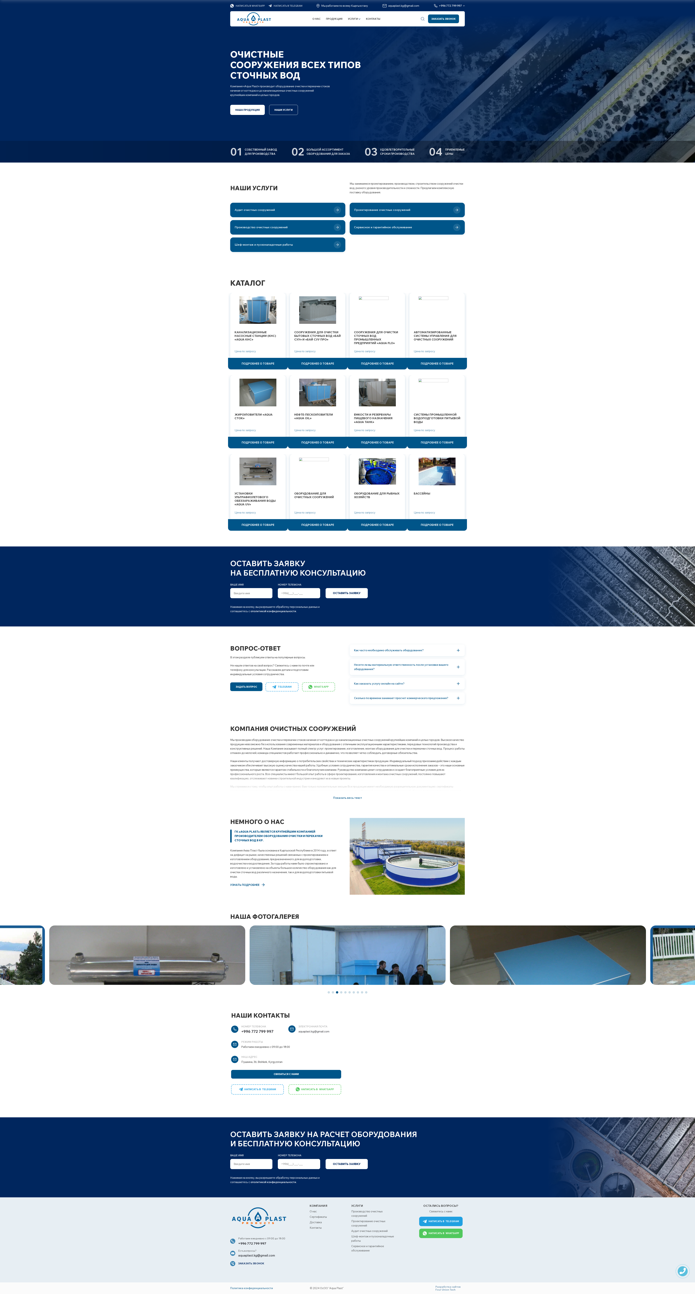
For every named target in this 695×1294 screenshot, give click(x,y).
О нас (316, 18)
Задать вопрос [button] (246, 686)
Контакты (373, 18)
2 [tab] (333, 992)
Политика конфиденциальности (251, 1288)
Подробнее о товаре (258, 363)
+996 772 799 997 (257, 1031)
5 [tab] (345, 992)
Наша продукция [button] (247, 109)
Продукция (334, 18)
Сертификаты (318, 1217)
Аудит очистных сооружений (369, 1231)
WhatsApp (321, 686)
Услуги (353, 18)
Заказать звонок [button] (443, 18)
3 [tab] (337, 992)
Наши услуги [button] (283, 109)
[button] (422, 19)
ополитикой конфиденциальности (273, 611)
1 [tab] (329, 992)
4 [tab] (341, 992)
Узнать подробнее (245, 885)
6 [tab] (349, 992)
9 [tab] (362, 992)
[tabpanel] (347, 955)
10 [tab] (366, 992)
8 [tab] (358, 992)
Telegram (285, 686)
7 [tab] (354, 992)
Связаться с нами (286, 1074)
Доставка (316, 1222)
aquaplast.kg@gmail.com (313, 1031)
